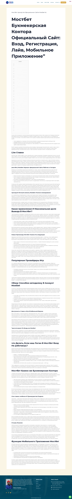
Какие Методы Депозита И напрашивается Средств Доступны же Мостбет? (20, 120)
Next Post (63, 471)
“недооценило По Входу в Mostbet (20, 81)
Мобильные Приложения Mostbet (20, 125)
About (42, 2)
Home (38, 2)
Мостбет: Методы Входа (18, 110)
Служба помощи (17, 107)
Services (52, 2)
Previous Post (9, 471)
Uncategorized (14, 14)
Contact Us (57, 2)
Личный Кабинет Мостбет (19, 98)
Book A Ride (47, 2)
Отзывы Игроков (17, 90)
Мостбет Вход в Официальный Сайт (20, 126)
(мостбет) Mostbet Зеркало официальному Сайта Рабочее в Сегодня (20, 66)
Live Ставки (16, 63)
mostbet (43, 164)
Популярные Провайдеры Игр (19, 75)
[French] (70, 1)
